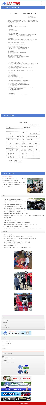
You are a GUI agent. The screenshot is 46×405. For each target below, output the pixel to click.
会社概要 (4, 325)
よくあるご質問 (5, 345)
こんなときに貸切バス (6, 343)
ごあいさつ (5, 322)
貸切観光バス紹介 (6, 327)
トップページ (5, 320)
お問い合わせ (4, 348)
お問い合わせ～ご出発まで (7, 340)
